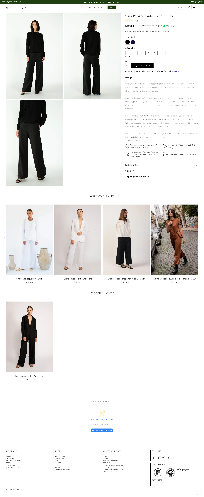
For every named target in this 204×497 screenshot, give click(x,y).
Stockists (10, 458)
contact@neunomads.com (11, 2)
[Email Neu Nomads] (169, 458)
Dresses (58, 463)
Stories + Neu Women (14, 460)
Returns (106, 463)
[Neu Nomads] (19, 8)
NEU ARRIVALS (60, 456)
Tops (56, 465)
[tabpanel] (29, 245)
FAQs (105, 456)
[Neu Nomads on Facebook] (154, 458)
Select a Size (130, 48)
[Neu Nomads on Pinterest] (159, 458)
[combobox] (184, 7)
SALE (112, 7)
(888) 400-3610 (108, 472)
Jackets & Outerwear (63, 469)
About (101, 7)
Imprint (106, 467)
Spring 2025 (59, 458)
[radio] (127, 42)
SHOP (91, 7)
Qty (126, 61)
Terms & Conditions (110, 460)
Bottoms (58, 467)
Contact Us (107, 458)
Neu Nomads (17, 490)
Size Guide (130, 57)
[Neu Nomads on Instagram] (164, 458)
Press (8, 463)
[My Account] (175, 6)
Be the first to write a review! (102, 430)
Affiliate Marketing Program (114, 465)
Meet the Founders (13, 467)
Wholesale (10, 465)
